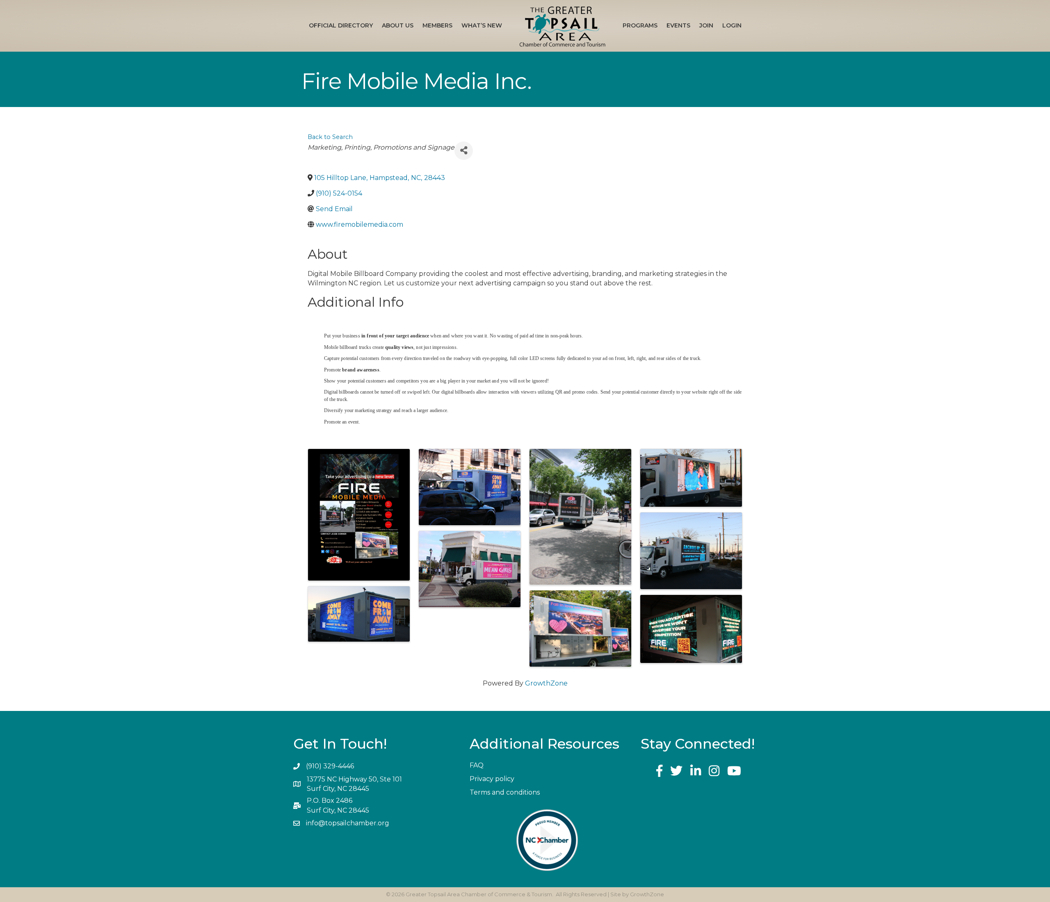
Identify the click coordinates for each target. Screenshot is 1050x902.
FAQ (477, 765)
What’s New (481, 25)
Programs (640, 25)
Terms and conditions (505, 792)
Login (732, 25)
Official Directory (341, 25)
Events (678, 25)
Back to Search (330, 137)
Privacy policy (492, 779)
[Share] (463, 150)
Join (706, 25)
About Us (397, 25)
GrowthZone (546, 683)
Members (437, 25)
